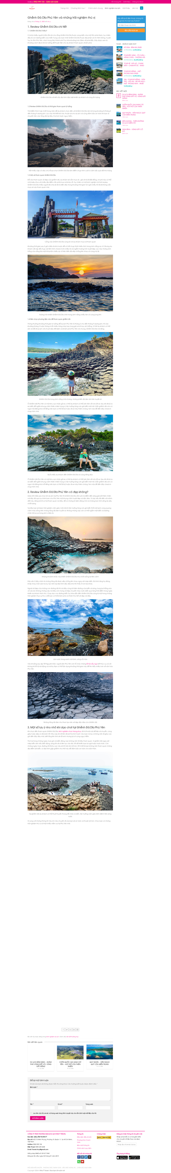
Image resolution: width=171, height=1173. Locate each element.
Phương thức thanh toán (83, 1141)
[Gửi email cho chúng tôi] (89, 1157)
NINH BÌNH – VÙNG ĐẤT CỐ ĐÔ (132, 130)
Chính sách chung (95, 8)
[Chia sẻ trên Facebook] (63, 1029)
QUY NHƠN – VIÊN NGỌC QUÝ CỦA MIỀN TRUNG (133, 114)
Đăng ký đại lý (138, 2)
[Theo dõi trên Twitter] (86, 1157)
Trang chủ (65, 8)
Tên (31, 1104)
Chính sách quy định (84, 1148)
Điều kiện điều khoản (84, 1137)
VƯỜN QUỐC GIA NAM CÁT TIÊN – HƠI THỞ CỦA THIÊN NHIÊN (133, 106)
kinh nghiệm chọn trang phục (70, 731)
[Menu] (141, 8)
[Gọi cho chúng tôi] (79, 1161)
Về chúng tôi (116, 2)
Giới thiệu (126, 2)
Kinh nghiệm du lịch (112, 8)
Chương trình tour (78, 8)
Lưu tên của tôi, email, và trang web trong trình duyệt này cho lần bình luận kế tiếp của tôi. (65, 1113)
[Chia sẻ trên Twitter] (66, 1029)
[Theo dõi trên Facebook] (79, 1157)
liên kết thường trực (72, 1036)
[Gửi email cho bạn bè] (70, 1029)
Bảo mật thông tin (83, 1145)
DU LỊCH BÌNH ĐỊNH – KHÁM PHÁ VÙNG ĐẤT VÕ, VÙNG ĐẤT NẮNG (134, 96)
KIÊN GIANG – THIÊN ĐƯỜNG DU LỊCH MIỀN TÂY (133, 122)
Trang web (89, 1104)
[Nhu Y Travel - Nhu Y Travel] (37, 8)
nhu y (49, 21)
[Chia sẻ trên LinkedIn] (77, 1029)
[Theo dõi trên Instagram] (82, 1157)
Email (60, 1104)
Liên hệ (135, 8)
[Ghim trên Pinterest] (74, 1029)
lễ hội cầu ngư (92, 664)
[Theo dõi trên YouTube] (82, 1161)
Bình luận (33, 1087)
